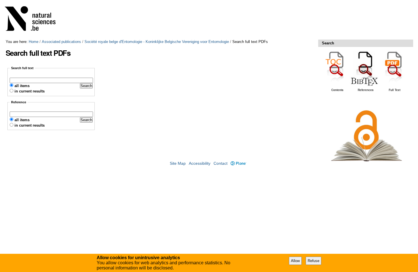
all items (22, 86)
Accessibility (199, 163)
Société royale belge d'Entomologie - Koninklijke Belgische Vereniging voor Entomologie (156, 42)
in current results (30, 91)
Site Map (178, 163)
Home (33, 42)
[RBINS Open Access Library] (34, 19)
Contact (220, 163)
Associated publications (61, 42)
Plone (238, 163)
